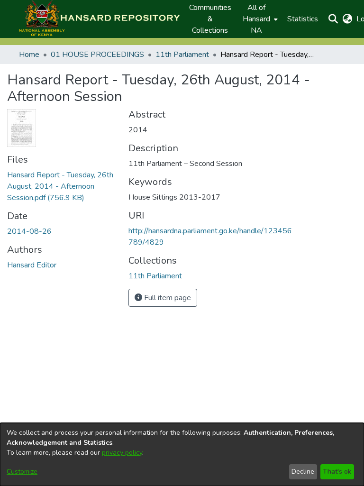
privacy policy (122, 452)
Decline (302, 471)
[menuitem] (259, 19)
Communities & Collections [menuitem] (210, 19)
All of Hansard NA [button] (256, 19)
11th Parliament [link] (182, 54)
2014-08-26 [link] (29, 231)
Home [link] (29, 54)
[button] (99, 19)
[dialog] (182, 454)
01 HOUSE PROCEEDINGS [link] (97, 54)
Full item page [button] (166, 298)
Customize (22, 471)
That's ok (337, 471)
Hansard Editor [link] (31, 265)
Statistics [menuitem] (302, 19)
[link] (60, 186)
